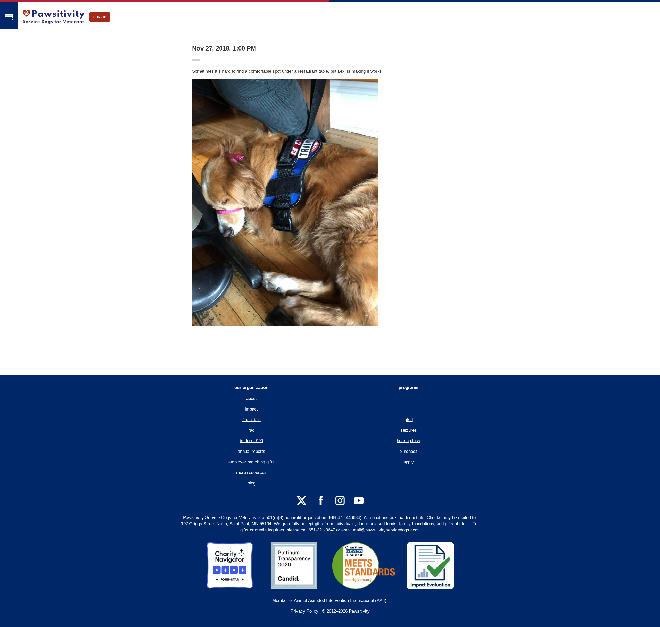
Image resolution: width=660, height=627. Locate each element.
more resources (251, 472)
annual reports (251, 451)
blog (251, 483)
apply (408, 461)
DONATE (99, 17)
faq (251, 430)
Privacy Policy (305, 611)
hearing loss (408, 440)
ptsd (409, 419)
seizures (408, 430)
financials (251, 419)
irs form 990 (251, 440)
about (251, 398)
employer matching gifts (251, 461)
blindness (408, 451)
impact (251, 409)
